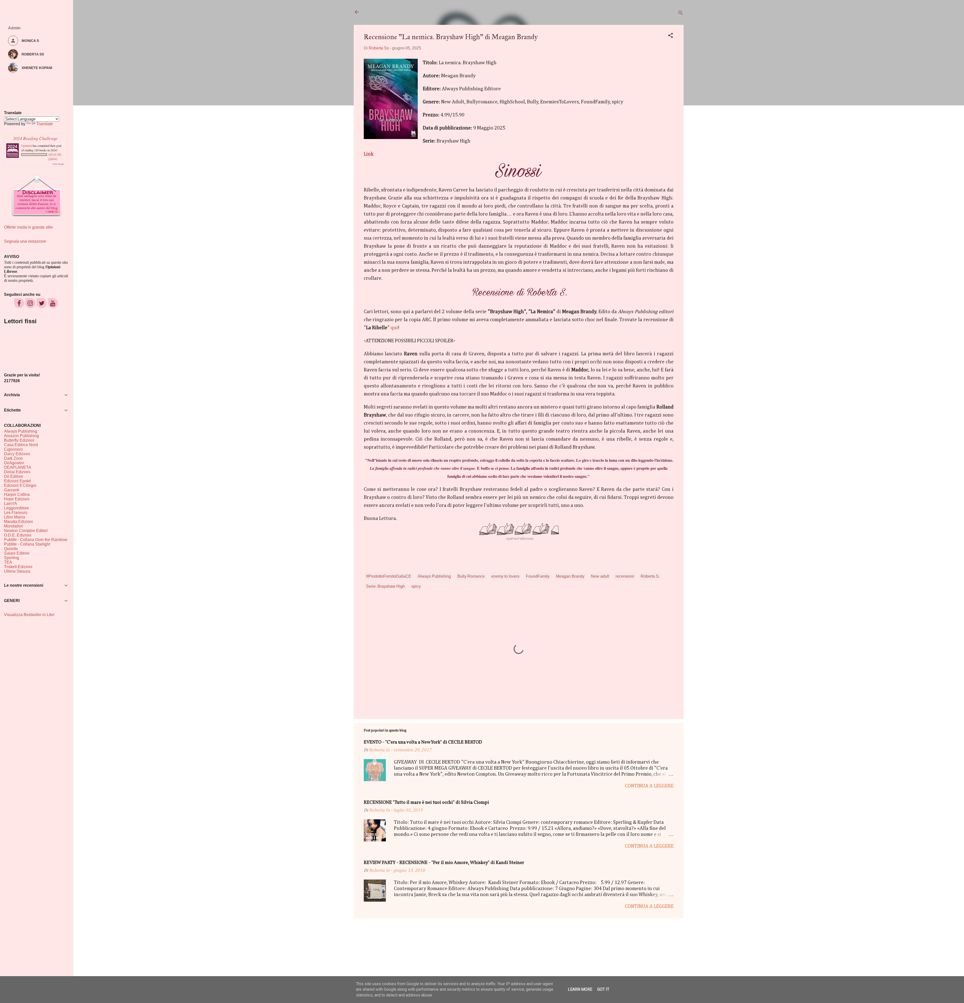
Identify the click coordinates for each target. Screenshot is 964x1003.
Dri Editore (13, 476)
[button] (671, 36)
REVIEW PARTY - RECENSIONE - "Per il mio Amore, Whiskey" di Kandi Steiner (444, 863)
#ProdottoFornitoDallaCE (388, 576)
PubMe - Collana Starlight (27, 544)
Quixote (11, 549)
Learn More (580, 989)
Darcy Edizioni (17, 454)
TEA (8, 562)
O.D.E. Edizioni (17, 535)
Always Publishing (434, 576)
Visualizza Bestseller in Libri (29, 615)
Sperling (11, 558)
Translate (44, 124)
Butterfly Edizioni (19, 440)
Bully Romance (471, 576)
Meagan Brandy (570, 576)
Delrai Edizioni (17, 472)
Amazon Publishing (21, 436)
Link (369, 154)
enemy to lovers (505, 576)
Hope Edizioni (16, 499)
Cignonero (13, 449)
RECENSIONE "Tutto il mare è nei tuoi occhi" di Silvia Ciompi (426, 802)
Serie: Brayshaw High (385, 586)
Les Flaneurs (15, 512)
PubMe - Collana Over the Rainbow (35, 540)
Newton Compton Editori (26, 530)
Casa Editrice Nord (21, 445)
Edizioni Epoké (17, 481)
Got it (603, 989)
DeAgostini (14, 463)
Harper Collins (17, 494)
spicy (416, 586)
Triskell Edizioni (18, 567)
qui (394, 327)
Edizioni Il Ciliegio (20, 485)
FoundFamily (538, 576)
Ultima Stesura (17, 571)
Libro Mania (14, 517)
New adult (600, 576)
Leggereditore (16, 508)
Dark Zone (13, 458)
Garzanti (11, 490)
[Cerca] (681, 13)
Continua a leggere (649, 785)
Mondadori (13, 526)
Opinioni (26, 146)
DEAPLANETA (17, 467)
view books (58, 164)
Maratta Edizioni (18, 521)
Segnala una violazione (25, 241)
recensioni (625, 576)
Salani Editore (16, 553)
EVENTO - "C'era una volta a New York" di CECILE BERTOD (423, 742)
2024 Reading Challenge (35, 138)
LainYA (10, 503)
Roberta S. (650, 576)
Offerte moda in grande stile (28, 227)
